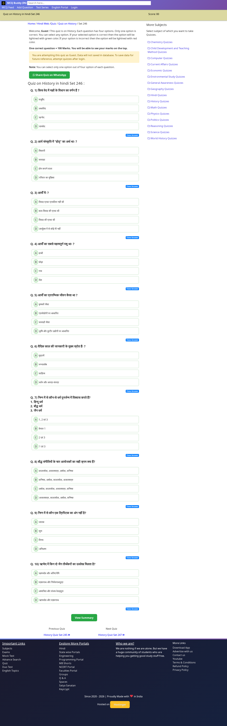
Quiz (53, 23)
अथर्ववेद (40, 108)
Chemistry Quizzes (161, 42)
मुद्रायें (39, 355)
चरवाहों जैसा (42, 322)
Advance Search (11, 659)
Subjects (7, 648)
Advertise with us (183, 651)
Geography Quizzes (162, 89)
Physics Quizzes (159, 113)
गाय (38, 271)
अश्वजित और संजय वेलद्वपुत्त (49, 591)
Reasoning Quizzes (161, 126)
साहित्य (40, 373)
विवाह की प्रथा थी (45, 219)
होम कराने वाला (43, 168)
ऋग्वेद (39, 117)
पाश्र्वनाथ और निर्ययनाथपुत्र (49, 582)
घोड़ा (39, 262)
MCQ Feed (8, 7)
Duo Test (7, 667)
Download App (181, 647)
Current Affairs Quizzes (164, 64)
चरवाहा (40, 159)
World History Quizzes (163, 138)
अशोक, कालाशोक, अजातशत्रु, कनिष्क (54, 488)
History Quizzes (159, 101)
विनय (39, 540)
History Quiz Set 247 (110, 635)
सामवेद (40, 126)
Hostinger (120, 704)
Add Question (25, 7)
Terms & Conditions (184, 662)
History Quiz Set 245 (56, 635)
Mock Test (8, 656)
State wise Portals (69, 652)
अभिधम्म (40, 549)
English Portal (60, 7)
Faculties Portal (68, 670)
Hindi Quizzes (158, 95)
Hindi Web (43, 23)
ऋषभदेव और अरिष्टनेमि (47, 573)
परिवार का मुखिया (44, 177)
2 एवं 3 (40, 437)
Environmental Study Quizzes (167, 76)
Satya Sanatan (67, 685)
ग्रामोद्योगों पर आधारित (46, 313)
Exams (6, 652)
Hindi (62, 648)
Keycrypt (64, 689)
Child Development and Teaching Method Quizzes (168, 50)
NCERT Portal (67, 667)
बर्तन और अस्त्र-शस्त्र (47, 382)
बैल (38, 280)
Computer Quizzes (161, 58)
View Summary (84, 617)
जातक (39, 522)
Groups (63, 674)
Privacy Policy (180, 670)
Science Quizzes (159, 132)
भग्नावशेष (41, 364)
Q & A (62, 678)
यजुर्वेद (39, 99)
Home (31, 23)
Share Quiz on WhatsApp (50, 75)
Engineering (66, 656)
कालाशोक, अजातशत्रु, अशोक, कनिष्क (54, 470)
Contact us (179, 655)
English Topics (10, 670)
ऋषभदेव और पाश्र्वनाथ (47, 600)
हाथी (39, 253)
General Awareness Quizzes (166, 83)
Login (74, 7)
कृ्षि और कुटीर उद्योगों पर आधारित (52, 331)
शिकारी (40, 150)
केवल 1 (40, 428)
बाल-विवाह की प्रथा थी (47, 210)
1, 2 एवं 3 (41, 419)
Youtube (177, 658)
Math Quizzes (158, 107)
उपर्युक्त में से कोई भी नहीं (48, 228)
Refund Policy (181, 666)
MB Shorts (65, 663)
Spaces (63, 681)
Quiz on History (67, 23)
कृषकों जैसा (42, 304)
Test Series (42, 7)
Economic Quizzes (161, 70)
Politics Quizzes (159, 120)
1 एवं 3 (40, 446)
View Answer (132, 135)
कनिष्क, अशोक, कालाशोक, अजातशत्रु (54, 479)
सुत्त (38, 531)
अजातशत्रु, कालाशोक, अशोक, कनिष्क (54, 497)
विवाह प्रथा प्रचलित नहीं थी (49, 202)
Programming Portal (71, 659)
